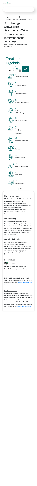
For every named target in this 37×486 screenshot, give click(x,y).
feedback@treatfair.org (23, 306)
